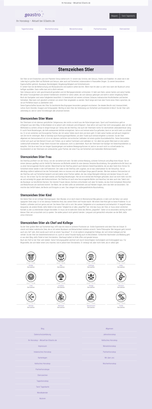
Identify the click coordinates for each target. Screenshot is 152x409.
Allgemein (109, 329)
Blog (42, 329)
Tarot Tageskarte (128, 16)
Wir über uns (109, 358)
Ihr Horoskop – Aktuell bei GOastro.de (76, 3)
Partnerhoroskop (100, 29)
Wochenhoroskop (51, 29)
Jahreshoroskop (109, 334)
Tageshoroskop (27, 29)
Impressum (42, 346)
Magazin (114, 16)
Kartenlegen (42, 358)
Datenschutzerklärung (42, 334)
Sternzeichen (125, 29)
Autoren (43, 398)
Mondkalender (42, 393)
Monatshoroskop (76, 29)
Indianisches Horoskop (42, 352)
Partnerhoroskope (42, 369)
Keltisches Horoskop (42, 363)
